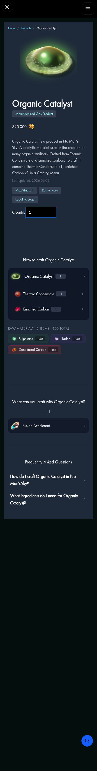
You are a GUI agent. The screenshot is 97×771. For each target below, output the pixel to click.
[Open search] (87, 741)
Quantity (18, 212)
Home (11, 28)
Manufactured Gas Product (34, 113)
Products (26, 28)
